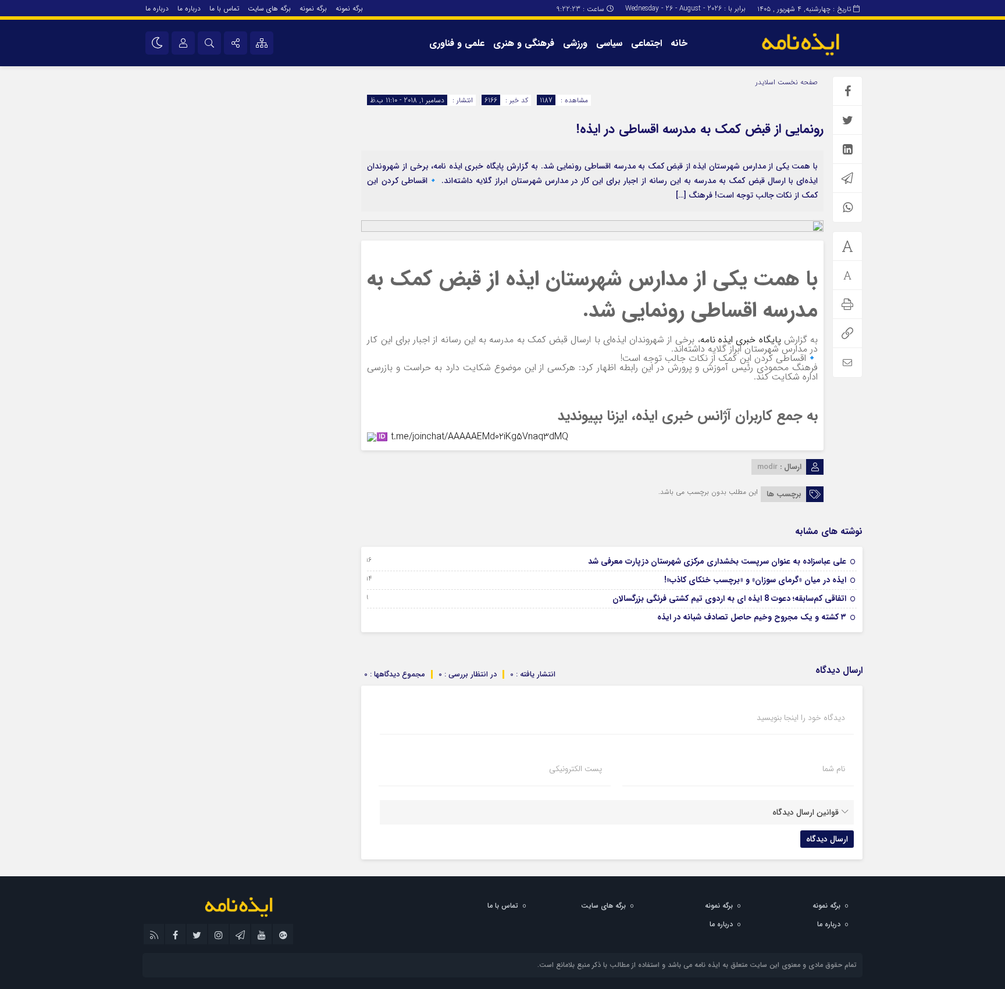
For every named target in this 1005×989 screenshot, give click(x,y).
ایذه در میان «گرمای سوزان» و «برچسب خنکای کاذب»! (755, 580)
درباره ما (189, 8)
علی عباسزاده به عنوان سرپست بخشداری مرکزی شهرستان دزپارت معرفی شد (717, 561)
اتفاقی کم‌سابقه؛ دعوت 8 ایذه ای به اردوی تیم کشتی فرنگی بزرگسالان (729, 598)
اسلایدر (765, 82)
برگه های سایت (269, 8)
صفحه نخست (796, 82)
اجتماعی (646, 43)
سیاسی (609, 43)
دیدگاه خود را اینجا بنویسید (801, 718)
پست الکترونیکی (575, 769)
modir (767, 467)
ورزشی (575, 43)
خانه (679, 43)
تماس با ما (224, 8)
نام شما (833, 769)
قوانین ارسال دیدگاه (805, 812)
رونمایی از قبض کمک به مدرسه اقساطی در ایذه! (700, 129)
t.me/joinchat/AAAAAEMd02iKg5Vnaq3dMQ (479, 436)
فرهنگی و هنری (523, 43)
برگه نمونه (349, 8)
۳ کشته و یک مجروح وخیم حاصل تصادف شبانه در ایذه (751, 617)
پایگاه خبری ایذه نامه (740, 339)
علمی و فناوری (456, 43)
